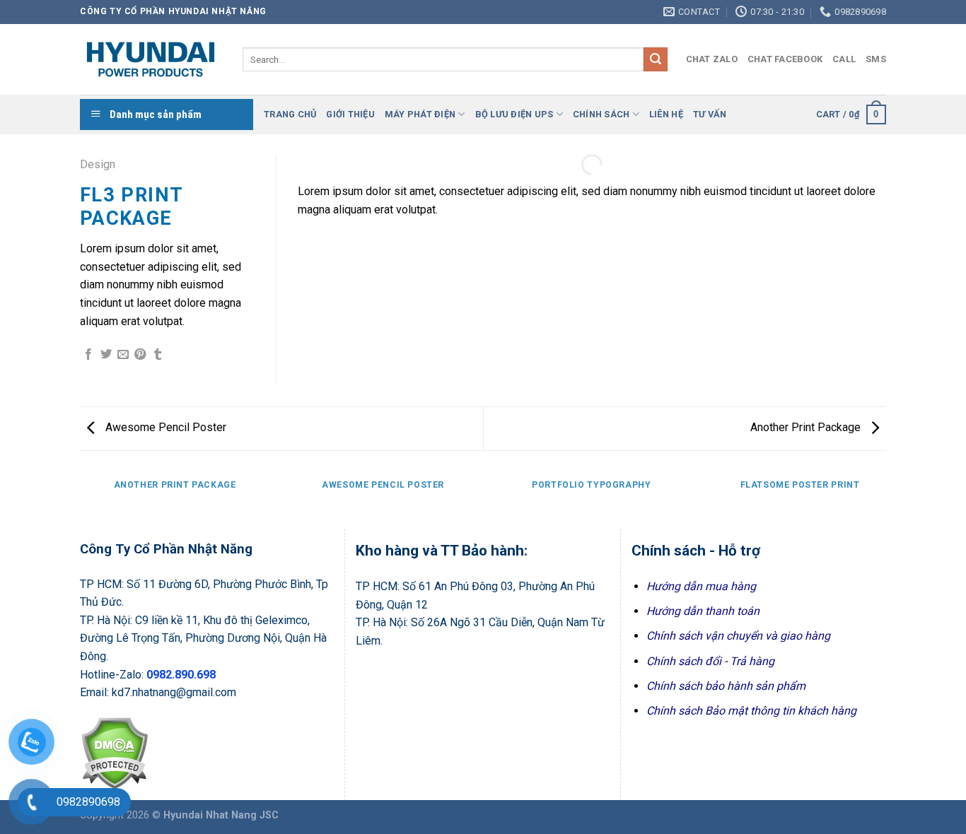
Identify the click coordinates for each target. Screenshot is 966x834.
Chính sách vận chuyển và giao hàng (738, 635)
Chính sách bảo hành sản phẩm (725, 686)
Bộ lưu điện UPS (514, 114)
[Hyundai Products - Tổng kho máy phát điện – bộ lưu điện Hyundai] (150, 59)
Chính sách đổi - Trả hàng (710, 661)
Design (97, 164)
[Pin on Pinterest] (140, 354)
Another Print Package (806, 427)
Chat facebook (784, 59)
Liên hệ (666, 114)
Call (844, 59)
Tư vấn (710, 114)
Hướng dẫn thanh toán (703, 611)
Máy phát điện (420, 114)
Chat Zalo (712, 59)
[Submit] (656, 59)
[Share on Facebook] (88, 354)
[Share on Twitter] (106, 354)
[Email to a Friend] (123, 354)
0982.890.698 (181, 674)
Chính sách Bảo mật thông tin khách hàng (751, 710)
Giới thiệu (350, 114)
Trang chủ (290, 114)
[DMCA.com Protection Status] (114, 751)
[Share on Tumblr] (157, 354)
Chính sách (601, 114)
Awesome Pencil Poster (164, 427)
